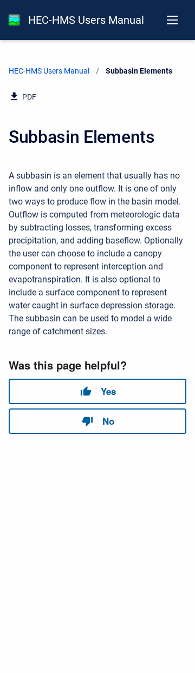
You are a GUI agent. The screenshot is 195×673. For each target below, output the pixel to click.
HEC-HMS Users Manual (86, 20)
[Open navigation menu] (172, 20)
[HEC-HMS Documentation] (14, 20)
